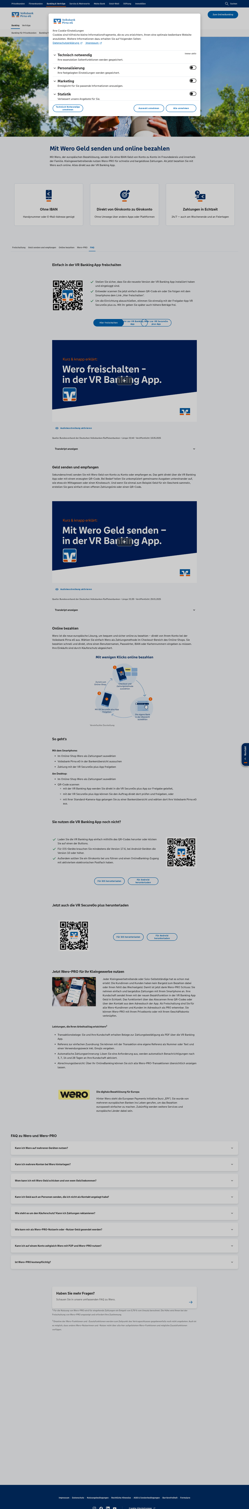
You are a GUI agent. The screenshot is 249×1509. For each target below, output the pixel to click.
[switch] (193, 68)
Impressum (92, 42)
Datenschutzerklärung (66, 42)
